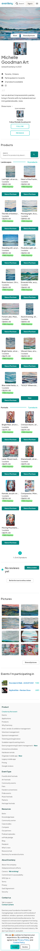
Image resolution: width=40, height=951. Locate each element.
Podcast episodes (8, 834)
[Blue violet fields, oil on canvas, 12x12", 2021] (10, 387)
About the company (9, 865)
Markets (5, 800)
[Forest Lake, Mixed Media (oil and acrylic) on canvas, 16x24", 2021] (10, 318)
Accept (15, 947)
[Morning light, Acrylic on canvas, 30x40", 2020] (29, 215)
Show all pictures (29, 35)
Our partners (6, 831)
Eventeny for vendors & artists (13, 854)
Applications (6, 718)
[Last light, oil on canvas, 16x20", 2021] (10, 181)
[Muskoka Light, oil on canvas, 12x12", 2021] (29, 249)
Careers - (10, 871)
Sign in (30, 4)
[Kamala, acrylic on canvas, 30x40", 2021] (10, 495)
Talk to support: (8, 903)
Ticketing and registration (11, 739)
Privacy (4, 885)
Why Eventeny (7, 725)
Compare (5, 827)
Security (5, 892)
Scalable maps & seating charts (13, 742)
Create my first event (9, 712)
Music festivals (7, 797)
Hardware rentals (8, 752)
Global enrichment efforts (11, 868)
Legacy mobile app (9, 759)
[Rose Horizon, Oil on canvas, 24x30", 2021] (10, 284)
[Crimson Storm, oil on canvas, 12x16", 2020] (29, 426)
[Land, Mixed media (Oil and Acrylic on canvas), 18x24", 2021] (10, 461)
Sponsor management (10, 735)
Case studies (6, 824)
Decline (25, 947)
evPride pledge (7, 837)
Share (15, 35)
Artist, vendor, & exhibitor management (16, 729)
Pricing (4, 763)
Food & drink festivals (9, 776)
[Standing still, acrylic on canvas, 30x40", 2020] (10, 249)
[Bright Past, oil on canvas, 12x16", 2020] (10, 426)
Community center (9, 820)
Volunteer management (10, 732)
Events (4, 715)
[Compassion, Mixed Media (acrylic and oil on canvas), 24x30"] (29, 495)
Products (5, 722)
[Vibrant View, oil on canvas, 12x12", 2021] (29, 353)
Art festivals (6, 780)
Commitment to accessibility (12, 875)
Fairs (3, 786)
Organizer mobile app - (12, 756)
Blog (3, 841)
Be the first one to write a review (20, 580)
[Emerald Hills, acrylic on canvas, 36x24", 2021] (29, 284)
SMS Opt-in (6, 878)
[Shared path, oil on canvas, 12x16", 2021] (29, 461)
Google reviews (7, 766)
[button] (19, 3)
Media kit (5, 844)
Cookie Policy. (19, 942)
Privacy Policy (24, 940)
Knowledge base (8, 817)
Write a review (32, 568)
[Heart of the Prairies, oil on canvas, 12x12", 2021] (29, 181)
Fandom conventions (9, 790)
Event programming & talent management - (19, 746)
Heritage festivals (8, 803)
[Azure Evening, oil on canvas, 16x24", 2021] (29, 318)
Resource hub (7, 851)
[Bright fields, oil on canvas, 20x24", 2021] (10, 353)
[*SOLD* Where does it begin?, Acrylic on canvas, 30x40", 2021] (29, 386)
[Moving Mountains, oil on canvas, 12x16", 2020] (10, 529)
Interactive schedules (10, 749)
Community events (9, 783)
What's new (6, 848)
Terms (4, 882)
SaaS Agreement (8, 888)
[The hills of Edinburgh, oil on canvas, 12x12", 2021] (10, 215)
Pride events (6, 793)
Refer (4, 814)
